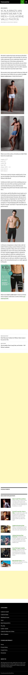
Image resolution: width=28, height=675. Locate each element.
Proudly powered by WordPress (7, 673)
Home (2, 644)
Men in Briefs (4, 8)
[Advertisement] (14, 40)
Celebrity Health (5, 611)
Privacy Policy (4, 647)
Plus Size (3, 625)
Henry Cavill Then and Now (19, 499)
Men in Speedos (4, 634)
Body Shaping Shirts (5, 623)
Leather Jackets (4, 628)
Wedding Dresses (5, 617)
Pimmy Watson (14, 22)
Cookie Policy (4, 650)
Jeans (2, 620)
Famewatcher (5, 2)
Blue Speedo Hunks (17, 560)
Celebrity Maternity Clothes (7, 631)
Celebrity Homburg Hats (18, 525)
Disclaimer (3, 653)
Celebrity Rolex (4, 614)
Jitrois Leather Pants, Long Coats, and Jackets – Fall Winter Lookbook (13, 345)
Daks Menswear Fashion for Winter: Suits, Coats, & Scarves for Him (13, 337)
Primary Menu (26, 2)
